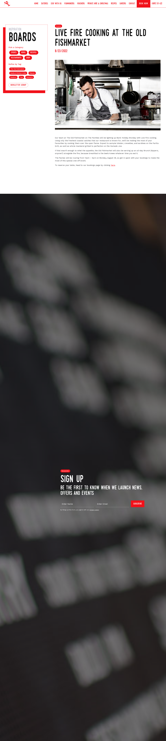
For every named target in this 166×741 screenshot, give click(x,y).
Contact (132, 3)
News (23, 53)
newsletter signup (18, 85)
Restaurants (16, 58)
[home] (7, 3)
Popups (32, 73)
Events (14, 53)
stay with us (56, 3)
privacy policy (94, 510)
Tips (21, 77)
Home (36, 3)
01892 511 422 (157, 3)
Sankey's (29, 77)
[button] (44, 3)
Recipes (114, 3)
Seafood (13, 77)
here (113, 165)
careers (123, 3)
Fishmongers (69, 3)
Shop (28, 58)
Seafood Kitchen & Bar (18, 73)
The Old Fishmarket (17, 69)
